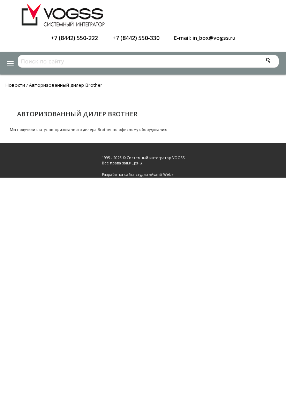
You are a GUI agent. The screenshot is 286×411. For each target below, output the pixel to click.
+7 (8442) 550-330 (135, 38)
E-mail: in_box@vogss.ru (204, 37)
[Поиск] (268, 60)
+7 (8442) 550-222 (74, 38)
